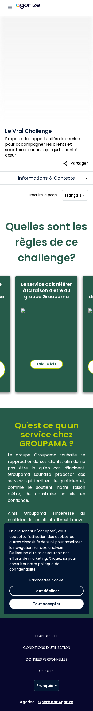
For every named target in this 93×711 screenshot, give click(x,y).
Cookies (47, 671)
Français (73, 195)
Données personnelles (46, 659)
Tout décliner (46, 590)
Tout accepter (46, 603)
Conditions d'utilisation (46, 647)
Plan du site (46, 636)
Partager (75, 163)
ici (65, 558)
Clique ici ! (46, 364)
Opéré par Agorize (55, 702)
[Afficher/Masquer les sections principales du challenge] (46, 178)
